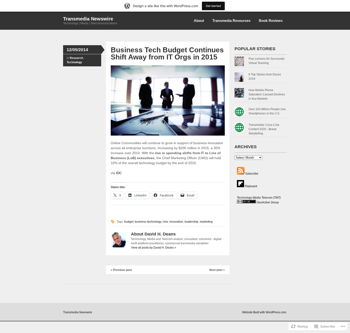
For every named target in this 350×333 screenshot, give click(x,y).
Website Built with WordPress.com (264, 312)
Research (76, 58)
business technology (148, 221)
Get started (213, 6)
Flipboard (250, 186)
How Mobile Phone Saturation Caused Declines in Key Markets (267, 94)
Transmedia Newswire (88, 18)
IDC (119, 173)
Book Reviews (271, 21)
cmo (165, 221)
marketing (206, 221)
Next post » (217, 270)
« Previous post (121, 270)
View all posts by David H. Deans (153, 247)
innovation (176, 221)
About (199, 21)
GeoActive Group (268, 202)
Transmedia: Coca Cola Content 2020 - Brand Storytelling (264, 129)
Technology (74, 62)
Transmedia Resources (231, 21)
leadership (191, 221)
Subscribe (251, 173)
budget (128, 221)
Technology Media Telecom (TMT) (259, 197)
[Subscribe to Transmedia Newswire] (241, 173)
